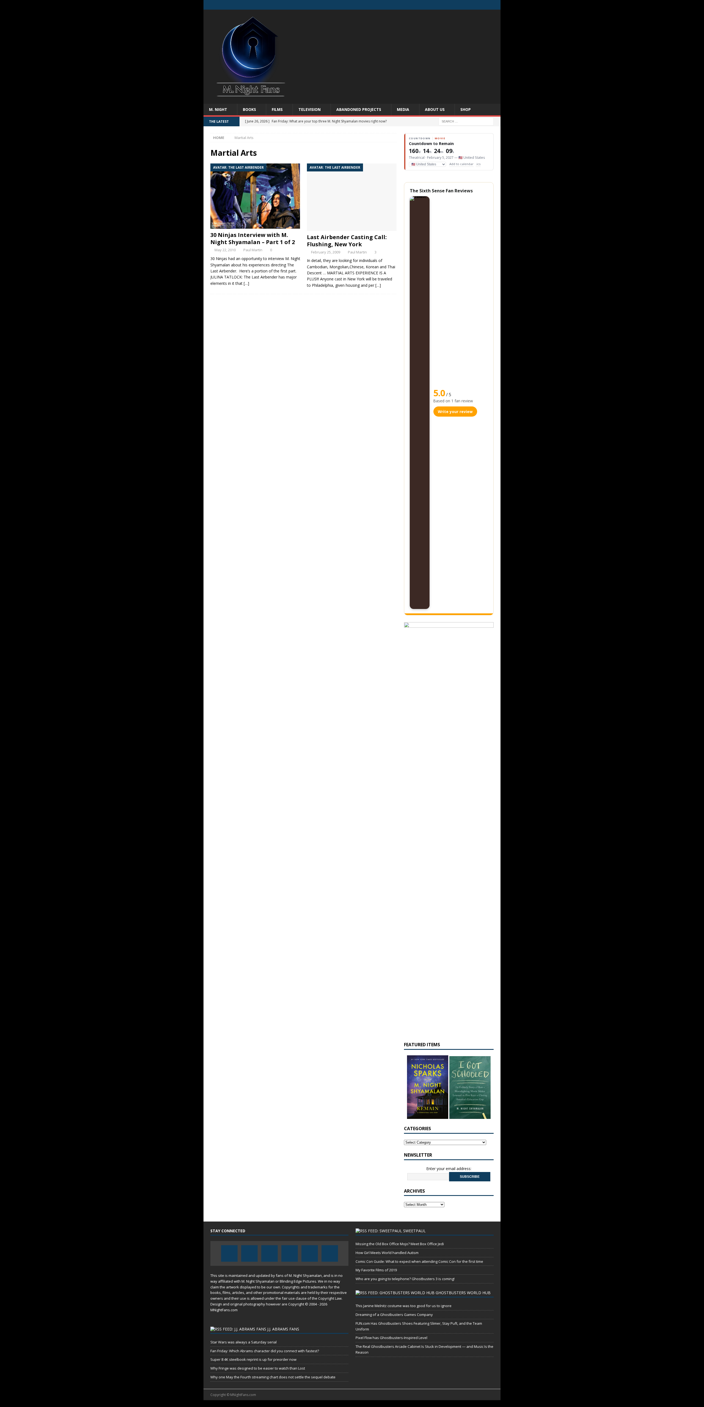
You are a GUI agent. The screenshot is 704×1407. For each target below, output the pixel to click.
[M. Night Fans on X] (463, 5)
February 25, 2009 (325, 252)
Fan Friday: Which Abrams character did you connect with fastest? (264, 1350)
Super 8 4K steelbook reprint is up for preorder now (253, 1359)
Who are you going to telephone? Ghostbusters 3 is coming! (405, 1278)
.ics (478, 164)
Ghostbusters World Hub (463, 1292)
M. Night (218, 109)
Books (249, 109)
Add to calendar (461, 164)
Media (403, 109)
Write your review (455, 411)
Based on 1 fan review (453, 400)
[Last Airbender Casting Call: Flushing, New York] (352, 197)
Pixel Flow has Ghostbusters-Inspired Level (391, 1337)
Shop (465, 109)
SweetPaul (414, 1230)
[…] (246, 283)
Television (309, 109)
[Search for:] (466, 121)
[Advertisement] (400, 53)
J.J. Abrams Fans (283, 1329)
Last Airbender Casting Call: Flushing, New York (347, 240)
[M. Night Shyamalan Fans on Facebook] (453, 5)
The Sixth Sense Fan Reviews (441, 191)
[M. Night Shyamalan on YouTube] (496, 5)
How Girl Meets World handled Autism (387, 1252)
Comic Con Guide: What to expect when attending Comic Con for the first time (419, 1261)
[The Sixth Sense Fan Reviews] (420, 402)
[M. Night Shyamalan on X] (485, 5)
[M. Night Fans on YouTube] (474, 5)
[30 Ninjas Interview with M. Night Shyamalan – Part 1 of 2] (255, 196)
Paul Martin (252, 249)
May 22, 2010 (225, 249)
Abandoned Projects (358, 109)
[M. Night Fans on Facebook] (442, 5)
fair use (288, 1298)
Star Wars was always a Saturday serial (243, 1342)
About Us (435, 109)
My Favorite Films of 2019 (376, 1269)
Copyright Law (330, 1298)
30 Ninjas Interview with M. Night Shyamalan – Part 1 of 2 (252, 238)
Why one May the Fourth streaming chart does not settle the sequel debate (273, 1377)
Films (277, 109)
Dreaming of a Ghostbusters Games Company (394, 1314)
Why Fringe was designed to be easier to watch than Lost (257, 1368)
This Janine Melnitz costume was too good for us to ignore (404, 1305)
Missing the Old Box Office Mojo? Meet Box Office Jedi (400, 1243)
